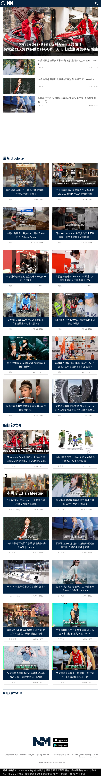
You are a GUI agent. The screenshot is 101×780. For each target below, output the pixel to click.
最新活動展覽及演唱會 (57, 770)
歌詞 (83, 774)
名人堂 (60, 466)
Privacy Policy (92, 757)
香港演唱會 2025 (80, 770)
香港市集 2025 (50, 774)
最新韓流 (12, 639)
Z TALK (40, 68)
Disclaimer (82, 757)
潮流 (11, 199)
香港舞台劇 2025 (69, 774)
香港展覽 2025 (33, 774)
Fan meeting (14, 509)
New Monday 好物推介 (31, 770)
